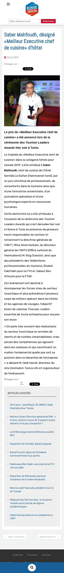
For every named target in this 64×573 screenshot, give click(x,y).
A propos (32, 554)
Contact (46, 554)
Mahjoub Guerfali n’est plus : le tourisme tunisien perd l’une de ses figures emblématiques (31, 503)
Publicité (18, 554)
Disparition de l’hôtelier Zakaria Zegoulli (30, 444)
